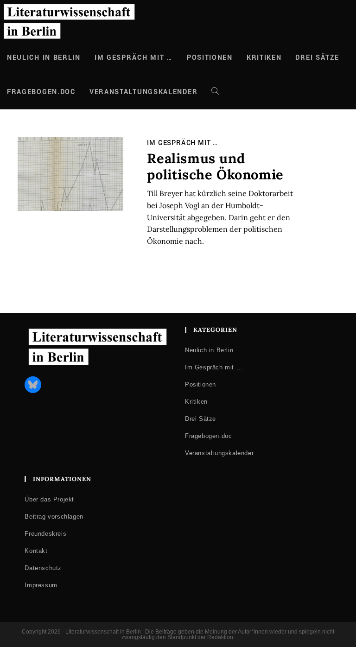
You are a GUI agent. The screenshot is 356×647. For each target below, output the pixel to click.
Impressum (41, 585)
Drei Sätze (200, 418)
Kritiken (196, 401)
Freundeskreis (45, 533)
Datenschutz (43, 568)
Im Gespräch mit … (182, 143)
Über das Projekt (49, 499)
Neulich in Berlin (209, 350)
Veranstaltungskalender (219, 453)
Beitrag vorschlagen (54, 516)
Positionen (200, 384)
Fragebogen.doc (208, 435)
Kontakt (36, 550)
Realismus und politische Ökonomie (215, 166)
